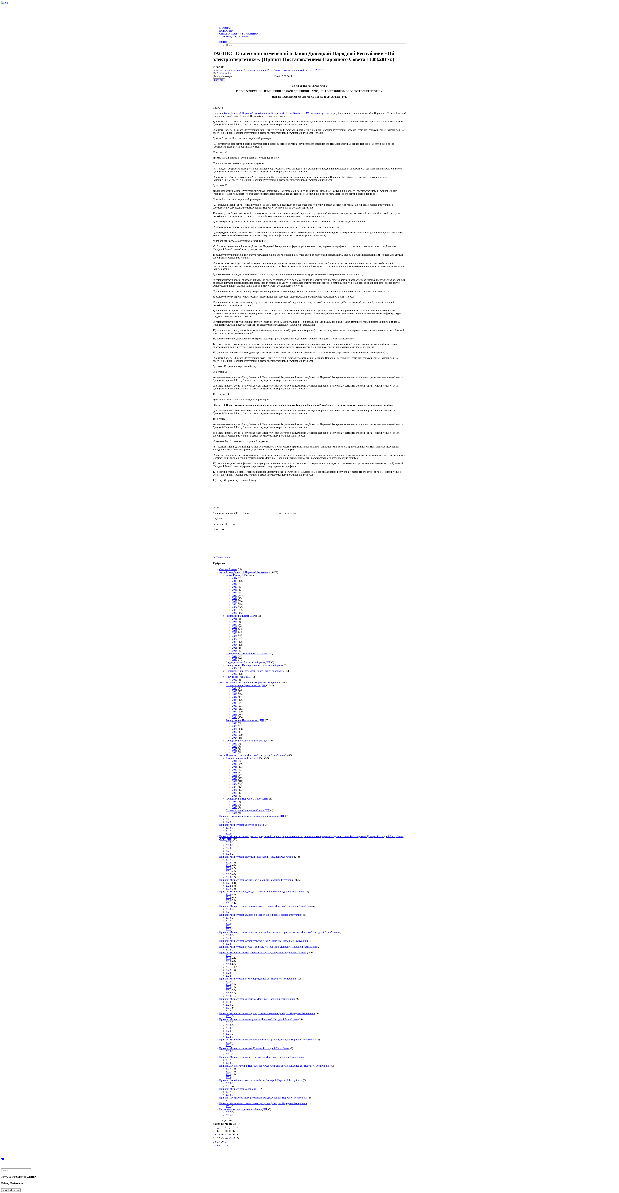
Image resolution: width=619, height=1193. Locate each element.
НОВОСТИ (225, 30)
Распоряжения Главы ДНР (240, 615)
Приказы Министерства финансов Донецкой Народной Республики (256, 880)
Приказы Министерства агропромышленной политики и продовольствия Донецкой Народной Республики (278, 932)
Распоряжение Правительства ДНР (245, 720)
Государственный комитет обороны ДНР (248, 662)
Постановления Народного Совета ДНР (248, 810)
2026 (234, 612)
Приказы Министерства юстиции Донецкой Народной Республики (256, 856)
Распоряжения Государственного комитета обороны (254, 665)
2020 (234, 595)
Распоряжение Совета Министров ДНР (247, 740)
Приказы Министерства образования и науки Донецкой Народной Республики (262, 952)
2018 (234, 589)
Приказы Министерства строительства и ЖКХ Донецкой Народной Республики (263, 940)
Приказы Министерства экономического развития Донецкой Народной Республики (265, 906)
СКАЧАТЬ (219, 80)
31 (226, 1141)
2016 (234, 583)
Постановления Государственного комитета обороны (255, 671)
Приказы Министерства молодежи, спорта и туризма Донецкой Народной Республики (267, 1013)
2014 (234, 578)
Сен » (225, 1145)
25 (230, 1138)
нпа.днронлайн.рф (48, 1150)
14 (214, 1134)
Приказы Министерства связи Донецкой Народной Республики (254, 1048)
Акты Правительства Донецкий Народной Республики (249, 682)
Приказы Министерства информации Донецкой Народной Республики (258, 1019)
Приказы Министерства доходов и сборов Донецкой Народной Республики (261, 891)
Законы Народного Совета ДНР (299, 70)
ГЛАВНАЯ (225, 27)
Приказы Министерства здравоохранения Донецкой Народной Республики (260, 914)
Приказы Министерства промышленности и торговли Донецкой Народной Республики (267, 1039)
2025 (234, 610)
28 (214, 1141)
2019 (234, 592)
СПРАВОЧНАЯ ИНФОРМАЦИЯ (238, 33)
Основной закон (228, 569)
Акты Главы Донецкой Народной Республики (244, 572)
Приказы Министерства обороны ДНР (240, 1089)
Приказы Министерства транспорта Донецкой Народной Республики (257, 978)
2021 (234, 598)
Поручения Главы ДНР (238, 676)
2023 (234, 604)
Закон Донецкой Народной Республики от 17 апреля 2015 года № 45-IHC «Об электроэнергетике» (277, 113)
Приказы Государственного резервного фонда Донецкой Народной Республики (263, 1097)
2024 (234, 607)
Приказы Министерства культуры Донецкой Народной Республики (256, 999)
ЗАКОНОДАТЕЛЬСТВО (233, 36)
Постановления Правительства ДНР (246, 685)
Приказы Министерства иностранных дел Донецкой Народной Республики (261, 1057)
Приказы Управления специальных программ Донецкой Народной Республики (263, 1103)
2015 (234, 581)
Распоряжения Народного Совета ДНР (247, 798)
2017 (320, 70)
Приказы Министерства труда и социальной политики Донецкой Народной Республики (268, 946)
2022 (234, 601)
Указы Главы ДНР (236, 575)
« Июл (216, 1145)
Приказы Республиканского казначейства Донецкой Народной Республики (260, 1080)
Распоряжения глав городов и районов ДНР (243, 1109)
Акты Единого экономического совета (247, 653)
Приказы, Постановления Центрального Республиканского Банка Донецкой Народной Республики (274, 1065)
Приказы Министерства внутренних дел (241, 824)
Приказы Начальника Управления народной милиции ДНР (252, 816)
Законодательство (224, 557)
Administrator (224, 73)
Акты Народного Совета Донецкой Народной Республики (248, 70)
